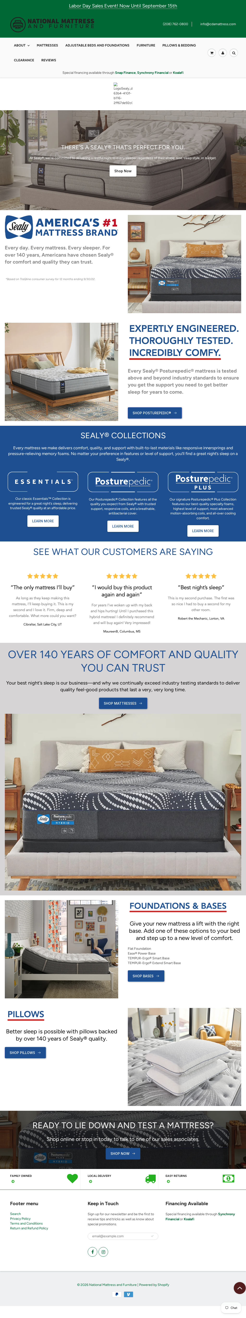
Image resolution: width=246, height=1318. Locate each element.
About (19, 45)
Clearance (24, 60)
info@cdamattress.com (218, 24)
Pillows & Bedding (179, 45)
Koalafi (189, 1219)
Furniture (146, 45)
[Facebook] (92, 1252)
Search (15, 1214)
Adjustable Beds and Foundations (97, 45)
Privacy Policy (20, 1219)
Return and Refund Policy (29, 1228)
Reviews (48, 60)
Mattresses (47, 45)
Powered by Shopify (154, 1285)
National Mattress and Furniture (113, 1285)
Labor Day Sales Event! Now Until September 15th (123, 6)
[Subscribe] (152, 1236)
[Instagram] (103, 1252)
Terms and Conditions (26, 1223)
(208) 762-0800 (175, 24)
